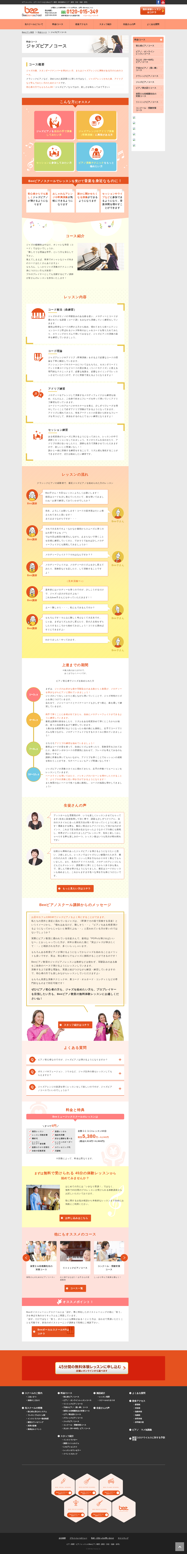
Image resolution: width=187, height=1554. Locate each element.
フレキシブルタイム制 (36, 1415)
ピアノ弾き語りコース (146, 88)
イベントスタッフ (70, 1454)
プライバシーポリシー (78, 1538)
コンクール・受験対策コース (146, 109)
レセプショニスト (70, 1447)
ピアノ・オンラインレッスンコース (145, 52)
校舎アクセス (138, 1401)
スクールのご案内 (33, 1393)
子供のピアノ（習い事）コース (147, 69)
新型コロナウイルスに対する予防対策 (148, 1438)
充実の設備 (32, 1426)
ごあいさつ (32, 1397)
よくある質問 (138, 1393)
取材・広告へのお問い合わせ (102, 1538)
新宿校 (137, 1404)
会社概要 (62, 1538)
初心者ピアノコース (145, 45)
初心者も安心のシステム (37, 1411)
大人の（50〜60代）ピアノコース (145, 61)
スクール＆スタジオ (107, 1400)
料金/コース (139, 39)
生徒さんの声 (103, 1408)
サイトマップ (123, 1538)
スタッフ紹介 (67, 1436)
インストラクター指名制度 (38, 1419)
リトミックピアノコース (147, 102)
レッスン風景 (104, 1397)
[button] (26, 1257)
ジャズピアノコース (145, 82)
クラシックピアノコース (147, 76)
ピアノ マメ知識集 (142, 1430)
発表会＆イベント (35, 1429)
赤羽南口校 (139, 1422)
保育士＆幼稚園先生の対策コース (146, 95)
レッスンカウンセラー (72, 1450)
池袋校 (137, 1415)
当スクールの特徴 (33, 1408)
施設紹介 (100, 1393)
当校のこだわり (34, 1400)
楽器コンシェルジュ (71, 1443)
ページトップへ (179, 1546)
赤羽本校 (138, 1419)
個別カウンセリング (35, 1422)
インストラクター (70, 1440)
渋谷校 (137, 1408)
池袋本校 (138, 1411)
